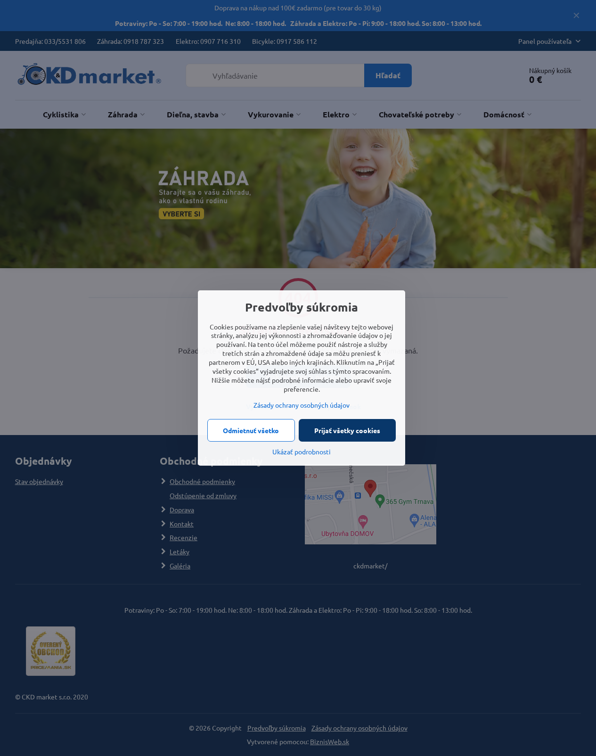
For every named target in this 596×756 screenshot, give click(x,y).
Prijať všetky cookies (347, 430)
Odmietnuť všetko (251, 430)
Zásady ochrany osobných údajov (301, 405)
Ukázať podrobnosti (301, 451)
